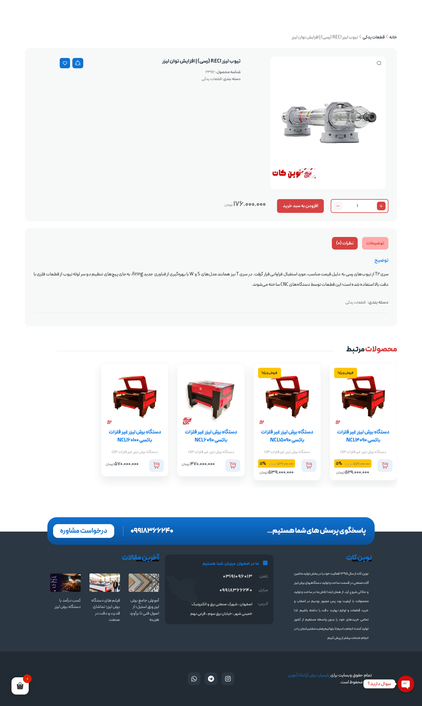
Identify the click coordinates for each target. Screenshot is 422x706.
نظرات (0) (344, 243)
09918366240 (152, 531)
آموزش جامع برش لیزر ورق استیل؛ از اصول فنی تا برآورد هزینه (144, 610)
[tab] (375, 243)
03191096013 (237, 576)
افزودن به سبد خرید (300, 206)
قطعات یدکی (374, 37)
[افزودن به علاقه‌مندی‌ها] (64, 63)
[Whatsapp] (194, 678)
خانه (393, 37)
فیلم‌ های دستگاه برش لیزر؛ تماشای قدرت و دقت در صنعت (105, 610)
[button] (385, 465)
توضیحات (375, 243)
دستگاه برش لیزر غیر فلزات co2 (363, 452)
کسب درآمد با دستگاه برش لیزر (68, 603)
